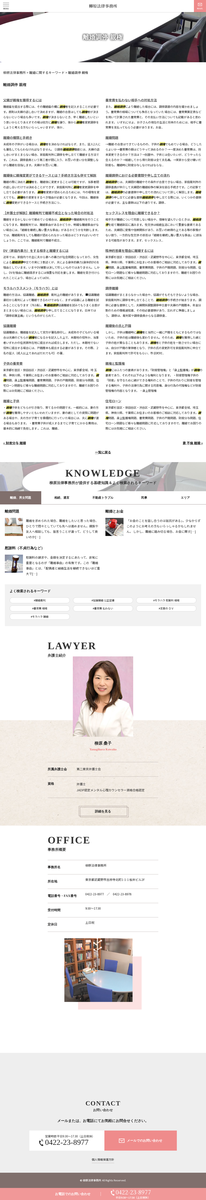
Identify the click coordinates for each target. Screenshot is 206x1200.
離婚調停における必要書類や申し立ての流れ (137, 175)
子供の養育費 (13, 363)
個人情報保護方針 (103, 1159)
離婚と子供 (11, 400)
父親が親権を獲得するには (22, 100)
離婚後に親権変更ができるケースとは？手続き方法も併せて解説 (49, 175)
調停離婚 (111, 288)
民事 (144, 497)
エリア (185, 497)
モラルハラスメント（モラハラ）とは (30, 288)
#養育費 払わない (103, 608)
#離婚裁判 (40, 600)
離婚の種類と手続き (17, 137)
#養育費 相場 (39, 608)
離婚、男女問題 (20, 497)
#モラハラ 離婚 (39, 616)
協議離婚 (9, 325)
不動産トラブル (102, 497)
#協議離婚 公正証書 (103, 600)
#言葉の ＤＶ (166, 608)
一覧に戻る (103, 452)
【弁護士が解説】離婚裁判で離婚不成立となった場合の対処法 (48, 212)
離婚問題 (111, 137)
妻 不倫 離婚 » (193, 442)
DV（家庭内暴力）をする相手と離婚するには (36, 250)
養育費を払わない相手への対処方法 (131, 100)
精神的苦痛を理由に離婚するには (129, 250)
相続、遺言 (61, 497)
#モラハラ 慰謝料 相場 (166, 600)
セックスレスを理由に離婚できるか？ (132, 212)
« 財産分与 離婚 (14, 442)
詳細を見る (103, 811)
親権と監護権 (115, 363)
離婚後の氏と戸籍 (118, 325)
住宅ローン (113, 400)
